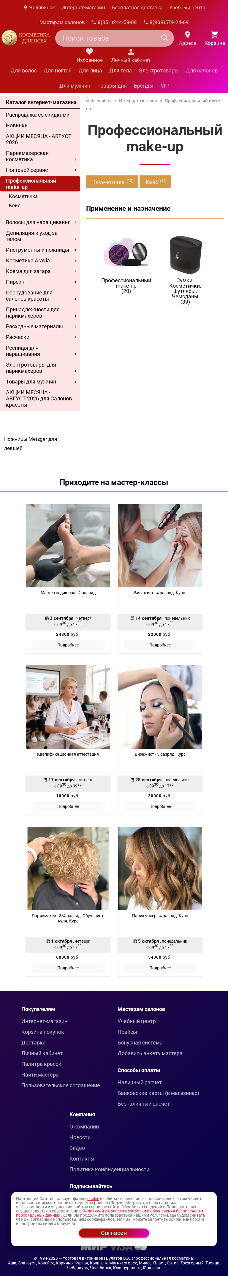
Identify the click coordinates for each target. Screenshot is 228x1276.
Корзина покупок (42, 1032)
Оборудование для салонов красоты (29, 295)
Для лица (90, 70)
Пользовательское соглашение (60, 1085)
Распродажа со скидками (37, 115)
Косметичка (23, 196)
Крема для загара (28, 271)
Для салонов (202, 70)
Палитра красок (41, 1064)
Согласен (114, 1233)
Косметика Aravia (28, 260)
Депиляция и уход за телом (32, 236)
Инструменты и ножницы (37, 250)
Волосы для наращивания (38, 222)
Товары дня (112, 86)
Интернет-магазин (83, 7)
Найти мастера (40, 1074)
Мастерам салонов (62, 22)
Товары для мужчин (31, 381)
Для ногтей (58, 70)
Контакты (81, 1158)
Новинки (17, 125)
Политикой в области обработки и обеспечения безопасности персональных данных (109, 1213)
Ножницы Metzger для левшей (30, 443)
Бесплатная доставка (137, 7)
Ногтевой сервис (27, 170)
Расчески (17, 337)
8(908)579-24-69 (168, 22)
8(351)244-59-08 (116, 22)
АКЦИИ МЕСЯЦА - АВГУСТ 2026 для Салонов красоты (39, 398)
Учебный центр (187, 7)
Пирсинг (16, 282)
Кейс (14, 205)
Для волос (24, 70)
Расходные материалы (34, 326)
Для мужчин (74, 86)
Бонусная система (140, 1042)
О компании (84, 1126)
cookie (93, 1198)
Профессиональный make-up (31, 183)
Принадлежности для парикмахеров (33, 312)
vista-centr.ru (99, 101)
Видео (77, 1148)
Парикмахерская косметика (27, 156)
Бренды (143, 86)
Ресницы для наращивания (23, 351)
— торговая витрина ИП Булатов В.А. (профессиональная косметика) (126, 1258)
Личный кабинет (42, 1053)
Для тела (120, 70)
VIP (165, 86)
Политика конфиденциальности (109, 1169)
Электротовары (159, 70)
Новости (80, 1137)
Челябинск (41, 7)
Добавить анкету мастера (150, 1053)
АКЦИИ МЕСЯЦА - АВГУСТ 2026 (39, 139)
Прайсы (127, 1032)
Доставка (33, 1042)
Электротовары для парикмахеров (31, 368)
